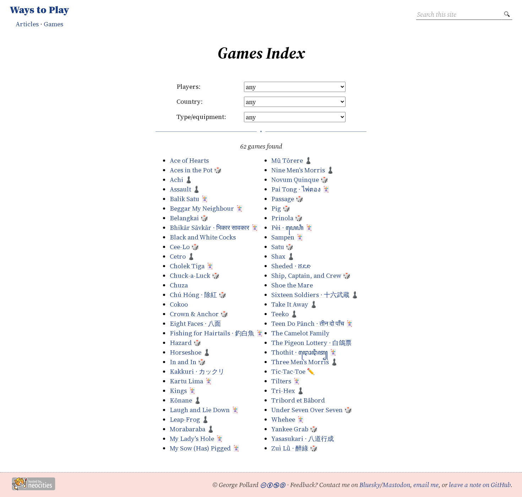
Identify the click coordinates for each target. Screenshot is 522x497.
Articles (27, 24)
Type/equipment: (201, 116)
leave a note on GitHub (480, 484)
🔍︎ (507, 14)
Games (53, 24)
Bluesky (369, 484)
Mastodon (396, 484)
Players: (188, 86)
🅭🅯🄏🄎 (273, 484)
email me (426, 484)
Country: (189, 101)
